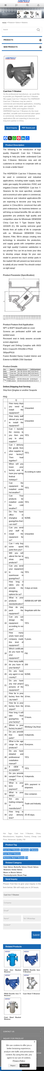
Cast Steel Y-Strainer (31, 994)
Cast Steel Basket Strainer (12, 1018)
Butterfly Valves (20, 867)
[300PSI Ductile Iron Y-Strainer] (31, 958)
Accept (24, 1066)
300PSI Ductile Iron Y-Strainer (31, 971)
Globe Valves (16, 870)
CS (27, 858)
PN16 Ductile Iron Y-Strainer (12, 994)
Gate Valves (8, 867)
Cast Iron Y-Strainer (11, 850)
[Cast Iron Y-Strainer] (20, 72)
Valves (18, 22)
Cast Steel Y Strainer (11, 854)
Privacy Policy (19, 1061)
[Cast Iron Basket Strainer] (12, 958)
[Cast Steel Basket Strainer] (12, 1006)
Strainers (25, 22)
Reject (12, 1066)
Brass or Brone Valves (12, 872)
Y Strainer (34, 850)
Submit (36, 935)
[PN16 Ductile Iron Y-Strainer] (12, 982)
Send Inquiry (11, 128)
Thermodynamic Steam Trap (15, 875)
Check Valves (32, 867)
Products (11, 22)
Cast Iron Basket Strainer (12, 971)
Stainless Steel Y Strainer (13, 858)
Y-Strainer (25, 850)
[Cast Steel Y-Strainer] (31, 982)
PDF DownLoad (28, 128)
